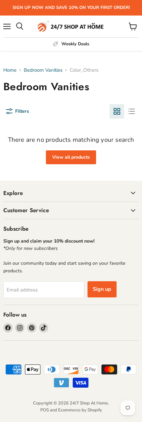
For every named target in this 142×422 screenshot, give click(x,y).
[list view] (131, 111)
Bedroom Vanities (43, 70)
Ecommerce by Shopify (80, 410)
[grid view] (117, 111)
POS (44, 410)
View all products (71, 157)
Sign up (102, 289)
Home (10, 70)
